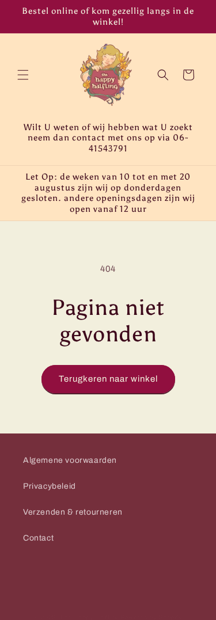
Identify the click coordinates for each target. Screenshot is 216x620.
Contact (38, 538)
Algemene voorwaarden (70, 460)
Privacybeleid (49, 486)
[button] (23, 75)
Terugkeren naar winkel (108, 378)
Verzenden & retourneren (73, 512)
